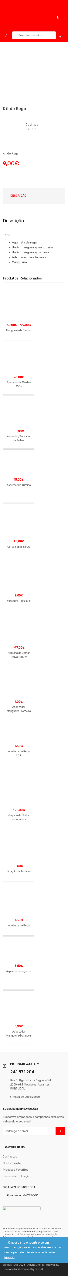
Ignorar (9, 1257)
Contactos (10, 1156)
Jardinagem (33, 124)
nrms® (39, 1269)
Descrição (18, 195)
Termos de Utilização (16, 1176)
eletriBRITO (9, 1264)
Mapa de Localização (26, 1096)
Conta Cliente (12, 1163)
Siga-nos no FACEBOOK (19, 1187)
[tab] (18, 196)
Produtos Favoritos (15, 1169)
